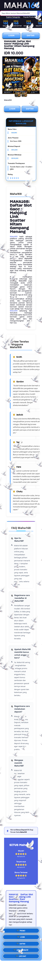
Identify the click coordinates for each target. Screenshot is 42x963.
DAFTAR (30, 36)
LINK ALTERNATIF (22, 949)
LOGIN (11, 36)
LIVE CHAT (22, 955)
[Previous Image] (4, 75)
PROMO (22, 931)
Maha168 (14, 237)
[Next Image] (38, 75)
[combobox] (18, 13)
